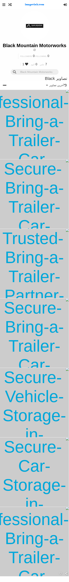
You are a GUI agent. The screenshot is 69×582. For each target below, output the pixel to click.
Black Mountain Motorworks (34, 45)
